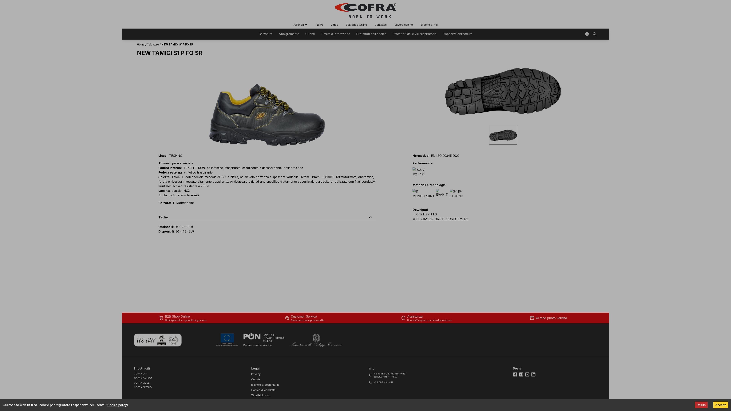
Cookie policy (117, 405)
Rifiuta (701, 405)
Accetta (720, 405)
